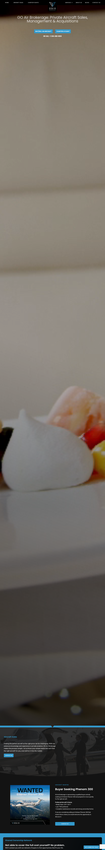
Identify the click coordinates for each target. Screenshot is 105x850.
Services (68, 2)
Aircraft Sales (18, 2)
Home (7, 2)
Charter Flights (33, 2)
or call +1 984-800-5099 (52, 36)
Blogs (87, 2)
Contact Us (96, 2)
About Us (79, 2)
